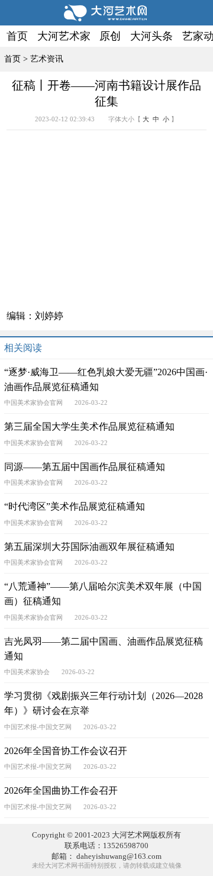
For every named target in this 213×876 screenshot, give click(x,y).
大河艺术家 (64, 36)
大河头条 (151, 36)
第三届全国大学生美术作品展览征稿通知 (89, 426)
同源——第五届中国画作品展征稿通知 (84, 467)
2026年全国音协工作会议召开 (65, 751)
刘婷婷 (49, 316)
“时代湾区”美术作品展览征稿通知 (74, 506)
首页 (17, 36)
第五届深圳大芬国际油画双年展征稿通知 (89, 547)
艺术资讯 (46, 58)
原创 (110, 36)
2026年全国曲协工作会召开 (61, 790)
